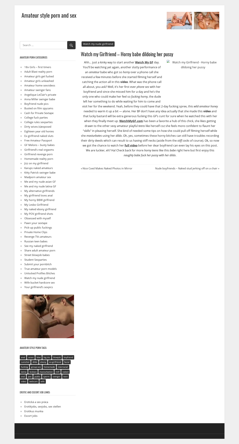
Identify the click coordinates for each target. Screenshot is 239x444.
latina (23, 371)
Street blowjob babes (37, 255)
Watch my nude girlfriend (98, 44)
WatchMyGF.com (131, 121)
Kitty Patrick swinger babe (39, 172)
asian (31, 357)
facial (66, 362)
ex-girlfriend (55, 362)
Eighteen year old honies (39, 131)
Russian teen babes (35, 241)
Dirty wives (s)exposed (37, 126)
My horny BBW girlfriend (39, 200)
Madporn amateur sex (37, 177)
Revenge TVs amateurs (37, 236)
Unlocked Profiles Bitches (39, 273)
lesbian (33, 371)
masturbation (46, 371)
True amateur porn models (40, 268)
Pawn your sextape (35, 223)
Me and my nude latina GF (40, 186)
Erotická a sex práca (36, 402)
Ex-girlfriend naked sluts (38, 136)
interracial (63, 366)
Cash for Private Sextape (39, 113)
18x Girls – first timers (37, 67)
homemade (49, 366)
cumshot (25, 362)
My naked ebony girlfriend (40, 209)
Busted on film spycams (38, 108)
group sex (36, 366)
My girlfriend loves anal (38, 195)
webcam (33, 381)
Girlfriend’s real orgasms (39, 149)
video (23, 381)
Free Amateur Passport (38, 140)
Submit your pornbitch (38, 264)
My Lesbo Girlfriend (36, 204)
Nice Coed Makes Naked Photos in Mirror (107, 168)
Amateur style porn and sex (49, 15)
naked (65, 371)
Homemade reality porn (38, 158)
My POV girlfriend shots (38, 213)
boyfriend (68, 357)
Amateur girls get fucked (39, 76)
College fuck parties (36, 117)
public (37, 376)
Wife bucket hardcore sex (39, 282)
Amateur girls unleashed (39, 81)
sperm (46, 376)
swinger (56, 376)
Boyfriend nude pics (36, 103)
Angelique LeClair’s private (40, 94)
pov (29, 376)
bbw (39, 357)
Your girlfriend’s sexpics (38, 287)
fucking (24, 366)
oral (23, 376)
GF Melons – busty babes (39, 145)
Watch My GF (144, 62)
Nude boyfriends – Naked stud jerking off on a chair (186, 168)
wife (43, 381)
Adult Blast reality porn (38, 71)
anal (23, 357)
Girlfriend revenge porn (38, 154)
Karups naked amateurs (38, 168)
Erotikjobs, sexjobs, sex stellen (42, 406)
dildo (35, 362)
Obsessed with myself (37, 218)
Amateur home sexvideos (39, 85)
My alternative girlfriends (39, 191)
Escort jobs (30, 415)
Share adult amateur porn (39, 250)
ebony (43, 362)
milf (57, 371)
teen (65, 376)
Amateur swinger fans (37, 90)
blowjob (57, 357)
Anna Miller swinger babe (39, 99)
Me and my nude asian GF (40, 181)
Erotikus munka (33, 411)
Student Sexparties (35, 259)
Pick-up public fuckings (38, 227)
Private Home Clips (35, 232)
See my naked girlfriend (38, 246)
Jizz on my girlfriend (36, 163)
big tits (47, 357)
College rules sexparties (38, 122)
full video (131, 145)
